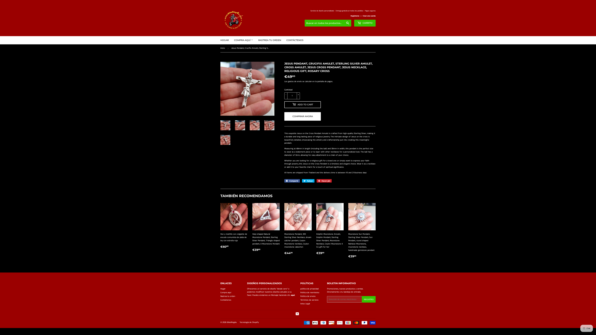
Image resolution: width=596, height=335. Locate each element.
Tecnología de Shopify (249, 322)
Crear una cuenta (369, 16)
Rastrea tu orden (269, 40)
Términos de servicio (309, 300)
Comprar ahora (302, 116)
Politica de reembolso (309, 292)
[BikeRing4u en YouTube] (297, 314)
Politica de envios (308, 296)
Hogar (224, 40)
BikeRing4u (232, 322)
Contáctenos (294, 40)
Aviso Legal (305, 303)
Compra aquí (242, 40)
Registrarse (355, 16)
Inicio (222, 48)
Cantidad (288, 89)
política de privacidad (309, 288)
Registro (369, 299)
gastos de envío (295, 81)
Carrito (367, 23)
